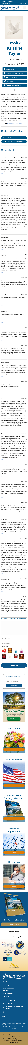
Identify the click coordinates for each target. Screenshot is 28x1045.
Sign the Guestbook (11, 77)
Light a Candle (10, 69)
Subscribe (14, 685)
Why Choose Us (7, 982)
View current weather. (15, 124)
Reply (2, 173)
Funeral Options (7, 985)
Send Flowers (10, 81)
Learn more (14, 785)
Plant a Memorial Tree (14, 85)
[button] (24, 7)
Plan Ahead (6, 990)
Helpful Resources (8, 993)
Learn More (14, 852)
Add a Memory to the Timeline (14, 73)
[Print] (14, 90)
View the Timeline (10, 138)
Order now (14, 818)
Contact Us (10, 1)
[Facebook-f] (4, 1012)
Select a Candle (5, 646)
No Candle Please (6, 661)
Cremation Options (8, 988)
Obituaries (5, 1)
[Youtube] (4, 1016)
